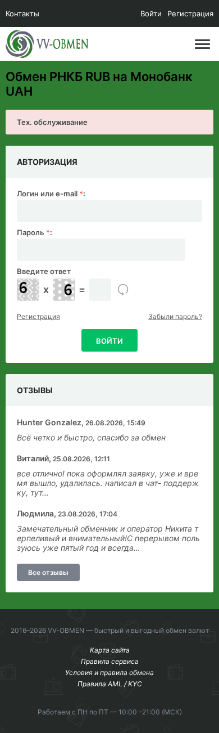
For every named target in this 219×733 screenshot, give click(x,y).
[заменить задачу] (123, 289)
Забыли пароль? (175, 316)
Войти (151, 13)
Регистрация (190, 13)
